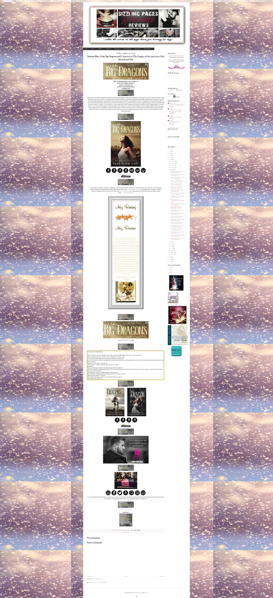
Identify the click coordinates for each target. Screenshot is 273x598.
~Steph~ (170, 269)
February (173, 252)
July (171, 242)
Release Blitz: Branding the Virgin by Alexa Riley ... (177, 204)
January (172, 254)
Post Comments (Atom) (98, 579)
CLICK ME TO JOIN (126, 340)
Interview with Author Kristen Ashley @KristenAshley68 (176, 56)
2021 (170, 149)
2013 (170, 261)
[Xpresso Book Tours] (178, 345)
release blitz (127, 532)
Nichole (171, 116)
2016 (170, 159)
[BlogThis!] (135, 530)
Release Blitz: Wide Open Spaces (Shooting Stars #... (177, 175)
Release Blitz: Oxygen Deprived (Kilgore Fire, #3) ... (177, 232)
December (173, 161)
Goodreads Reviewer (128, 192)
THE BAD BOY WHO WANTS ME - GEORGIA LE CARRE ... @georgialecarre (176, 111)
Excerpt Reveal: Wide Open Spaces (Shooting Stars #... (176, 187)
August (172, 169)
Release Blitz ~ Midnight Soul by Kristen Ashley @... (177, 214)
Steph (170, 120)
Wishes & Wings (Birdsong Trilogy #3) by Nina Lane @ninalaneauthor (176, 105)
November (173, 163)
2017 (170, 157)
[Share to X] (136, 530)
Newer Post (89, 576)
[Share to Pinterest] (139, 530)
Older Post (162, 576)
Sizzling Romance (171, 90)
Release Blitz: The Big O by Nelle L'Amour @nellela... (177, 235)
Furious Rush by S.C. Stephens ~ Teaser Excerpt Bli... (177, 229)
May (172, 246)
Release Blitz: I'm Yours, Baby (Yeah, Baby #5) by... (176, 190)
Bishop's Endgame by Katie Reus (175, 117)
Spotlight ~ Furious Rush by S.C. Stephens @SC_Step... (177, 172)
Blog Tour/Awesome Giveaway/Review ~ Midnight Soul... (177, 201)
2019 (170, 153)
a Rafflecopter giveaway (125, 509)
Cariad (170, 109)
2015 (170, 257)
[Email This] (134, 530)
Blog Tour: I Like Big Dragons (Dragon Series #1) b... (176, 181)
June (172, 244)
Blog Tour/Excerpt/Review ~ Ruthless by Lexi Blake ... (176, 207)
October (172, 165)
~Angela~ (171, 272)
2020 (170, 151)
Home (126, 576)
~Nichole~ (171, 267)
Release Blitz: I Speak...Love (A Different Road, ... (177, 210)
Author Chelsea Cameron (134, 189)
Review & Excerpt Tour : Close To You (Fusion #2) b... (177, 226)
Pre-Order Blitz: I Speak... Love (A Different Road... (177, 239)
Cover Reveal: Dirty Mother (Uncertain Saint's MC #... (176, 223)
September (173, 167)
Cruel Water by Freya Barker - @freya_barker (175, 122)
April (172, 248)
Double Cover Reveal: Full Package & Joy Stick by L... (176, 184)
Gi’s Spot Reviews (124, 191)
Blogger (146, 593)
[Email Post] (131, 530)
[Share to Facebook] (138, 530)
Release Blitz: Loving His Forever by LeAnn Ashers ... (177, 193)
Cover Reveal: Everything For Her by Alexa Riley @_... (176, 217)
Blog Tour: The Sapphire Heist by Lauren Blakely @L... (177, 178)
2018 (170, 155)
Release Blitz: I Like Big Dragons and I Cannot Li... (177, 197)
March (172, 250)
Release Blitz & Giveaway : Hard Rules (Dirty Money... (177, 220)
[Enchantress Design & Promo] (176, 290)
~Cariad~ (171, 270)
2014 (170, 259)
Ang (170, 103)
